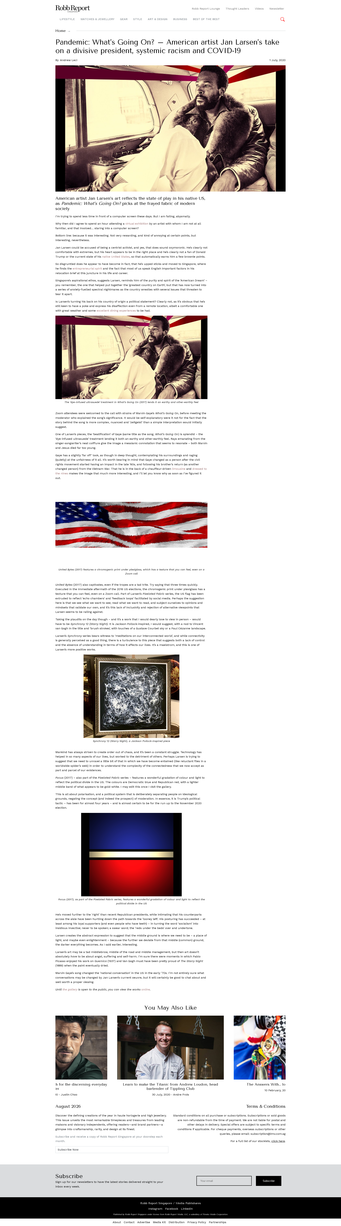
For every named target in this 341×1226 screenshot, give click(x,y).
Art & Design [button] (157, 19)
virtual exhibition (136, 223)
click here (278, 1141)
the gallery (70, 989)
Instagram (155, 1208)
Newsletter (276, 8)
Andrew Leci (68, 60)
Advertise (143, 1222)
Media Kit (159, 1222)
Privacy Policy (196, 1222)
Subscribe (269, 1180)
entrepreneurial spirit (87, 268)
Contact (129, 1222)
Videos (259, 8)
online (145, 989)
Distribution (177, 1222)
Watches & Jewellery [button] (97, 19)
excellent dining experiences (116, 310)
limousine (178, 468)
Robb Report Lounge (206, 8)
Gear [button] (124, 19)
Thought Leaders (237, 8)
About (117, 1222)
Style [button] (137, 19)
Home (60, 31)
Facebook (171, 1208)
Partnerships (217, 1222)
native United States (116, 256)
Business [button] (180, 19)
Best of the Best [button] (206, 19)
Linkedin (187, 1208)
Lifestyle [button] (67, 19)
